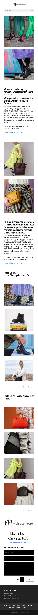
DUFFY (24, 605)
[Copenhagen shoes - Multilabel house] (19, 305)
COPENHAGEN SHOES (14, 605)
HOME (5, 605)
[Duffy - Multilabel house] (19, 381)
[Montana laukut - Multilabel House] (19, 453)
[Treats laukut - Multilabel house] (19, 428)
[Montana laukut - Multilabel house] (19, 504)
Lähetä (30, 579)
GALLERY (18, 607)
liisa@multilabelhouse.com (13, 132)
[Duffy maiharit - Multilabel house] (19, 330)
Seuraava (30, 387)
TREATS (30, 605)
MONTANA (11, 607)
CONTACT (25, 607)
